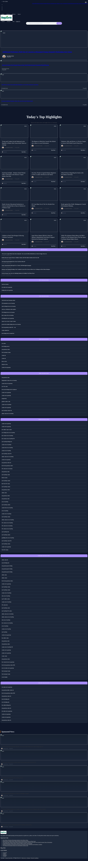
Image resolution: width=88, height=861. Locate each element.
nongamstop (4, 398)
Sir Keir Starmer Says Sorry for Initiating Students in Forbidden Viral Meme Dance (18, 273)
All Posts (8, 14)
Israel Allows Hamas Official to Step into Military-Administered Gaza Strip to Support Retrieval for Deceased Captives (43, 237)
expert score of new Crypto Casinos (9, 321)
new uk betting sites (5, 702)
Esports (19, 14)
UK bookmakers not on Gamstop (8, 303)
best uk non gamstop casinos (7, 465)
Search (59, 23)
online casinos (4, 577)
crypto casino (4, 656)
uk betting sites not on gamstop (8, 318)
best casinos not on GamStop (7, 435)
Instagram (5, 854)
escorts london (4, 677)
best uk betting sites (5, 699)
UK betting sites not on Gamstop (8, 312)
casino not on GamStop (6, 450)
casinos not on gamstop (6, 392)
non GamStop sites (5, 531)
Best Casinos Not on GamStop (8, 315)
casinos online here (5, 330)
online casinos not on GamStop (8, 519)
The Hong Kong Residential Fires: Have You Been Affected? (13, 261)
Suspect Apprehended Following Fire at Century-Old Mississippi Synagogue (16, 265)
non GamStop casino (6, 474)
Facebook (5, 852)
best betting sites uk (5, 346)
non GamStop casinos (6, 480)
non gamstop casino (5, 377)
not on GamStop (5, 501)
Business (13, 14)
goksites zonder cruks (6, 401)
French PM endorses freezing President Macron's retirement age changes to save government (39, 3)
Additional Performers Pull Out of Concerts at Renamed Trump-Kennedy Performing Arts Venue (37, 52)
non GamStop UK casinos (7, 610)
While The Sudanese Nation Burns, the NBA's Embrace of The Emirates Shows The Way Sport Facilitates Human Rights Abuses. (73, 237)
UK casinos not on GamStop (7, 522)
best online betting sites (6, 705)
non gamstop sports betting (7, 565)
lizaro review (4, 361)
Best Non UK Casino (6, 483)
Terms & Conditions (34, 858)
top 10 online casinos (6, 598)
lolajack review (5, 364)
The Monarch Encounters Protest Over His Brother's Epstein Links (15, 845)
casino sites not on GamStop (7, 447)
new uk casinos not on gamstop (8, 668)
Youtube (4, 855)
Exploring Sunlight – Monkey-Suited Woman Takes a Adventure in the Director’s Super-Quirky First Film (13, 174)
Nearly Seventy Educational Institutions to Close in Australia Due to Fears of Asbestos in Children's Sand (13, 205)
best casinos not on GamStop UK (8, 438)
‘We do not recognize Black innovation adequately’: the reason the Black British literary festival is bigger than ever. (24, 253)
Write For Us (23, 858)
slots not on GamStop (6, 619)
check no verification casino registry (9, 309)
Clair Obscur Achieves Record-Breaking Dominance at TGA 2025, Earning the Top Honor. (19, 84)
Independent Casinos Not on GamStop (9, 380)
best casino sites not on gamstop (8, 662)
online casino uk (5, 559)
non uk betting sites (5, 562)
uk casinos (4, 343)
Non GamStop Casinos (6, 352)
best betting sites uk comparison (8, 333)
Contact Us (18, 21)
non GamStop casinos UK (7, 410)
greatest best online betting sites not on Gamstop (11, 324)
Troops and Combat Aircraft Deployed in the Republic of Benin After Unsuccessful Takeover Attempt (14, 143)
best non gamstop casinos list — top (9, 327)
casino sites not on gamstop (7, 383)
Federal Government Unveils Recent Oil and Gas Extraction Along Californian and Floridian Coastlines (22, 844)
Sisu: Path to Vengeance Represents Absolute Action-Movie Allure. (15, 840)
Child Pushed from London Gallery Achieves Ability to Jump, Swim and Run (17, 843)
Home (3, 14)
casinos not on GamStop (6, 404)
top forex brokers (5, 284)
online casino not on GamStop (7, 413)
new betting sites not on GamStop (8, 432)
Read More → (53, 150)
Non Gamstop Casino (6, 671)
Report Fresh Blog (9, 858)
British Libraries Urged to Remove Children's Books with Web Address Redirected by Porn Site (20, 257)
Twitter (4, 853)
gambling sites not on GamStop (8, 537)
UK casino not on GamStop (7, 525)
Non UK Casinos (5, 549)
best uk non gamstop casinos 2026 (8, 665)
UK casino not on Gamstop (7, 468)
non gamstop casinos (6, 349)
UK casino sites (5, 604)
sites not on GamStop (6, 595)
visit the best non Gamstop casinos (8, 300)
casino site (4, 355)
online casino (4, 492)
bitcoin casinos (4, 477)
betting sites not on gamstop (7, 290)
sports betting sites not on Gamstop (9, 306)
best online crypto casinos (7, 429)
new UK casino (5, 386)
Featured (8, 21)
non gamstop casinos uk (6, 462)
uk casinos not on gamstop (7, 287)
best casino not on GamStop (7, 622)
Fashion (3, 21)
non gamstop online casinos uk (8, 690)
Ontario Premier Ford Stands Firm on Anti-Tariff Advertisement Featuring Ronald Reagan (25, 65)
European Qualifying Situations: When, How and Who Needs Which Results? (17, 101)
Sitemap (28, 858)
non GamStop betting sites (7, 441)
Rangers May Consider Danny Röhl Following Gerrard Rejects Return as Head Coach (19, 841)
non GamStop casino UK (6, 453)
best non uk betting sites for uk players (9, 389)
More (14, 21)
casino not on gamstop (6, 367)
